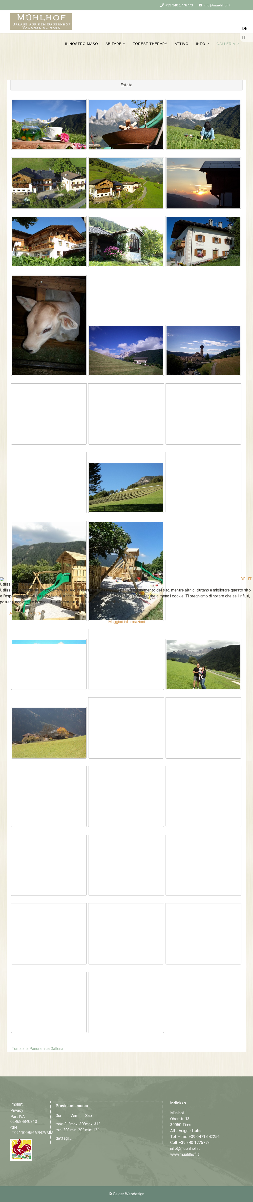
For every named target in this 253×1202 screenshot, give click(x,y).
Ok (10, 613)
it (250, 579)
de (242, 579)
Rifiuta (35, 613)
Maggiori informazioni (126, 621)
